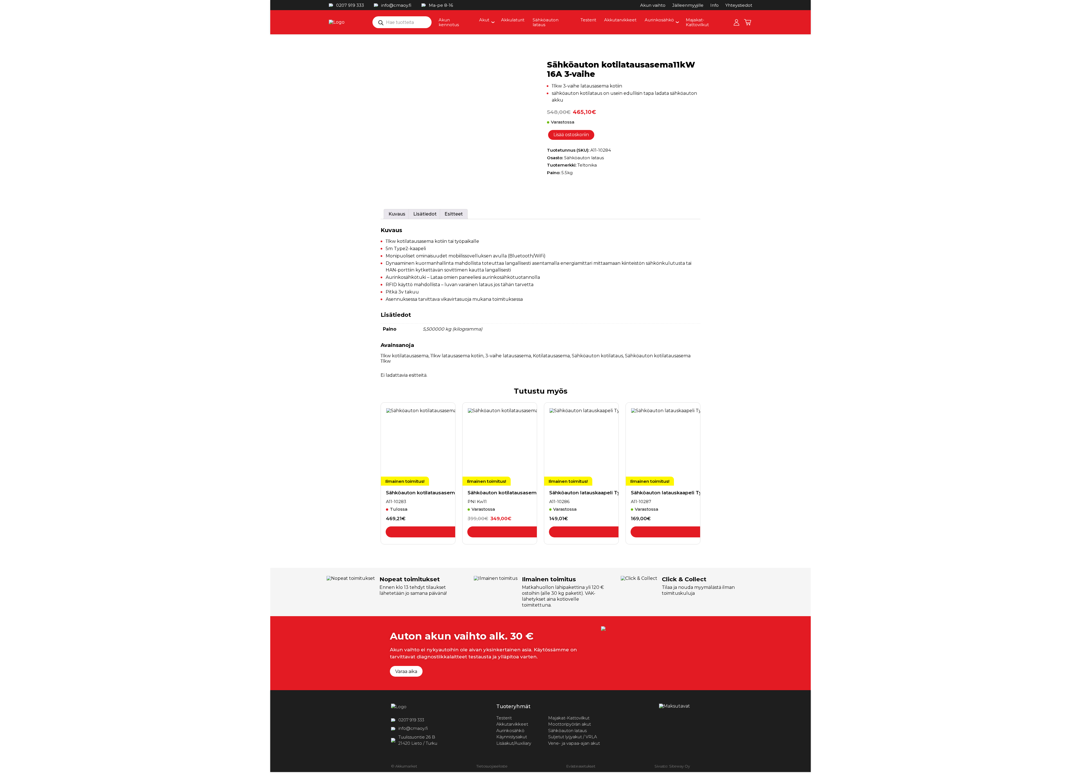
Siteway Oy (679, 766)
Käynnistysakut (511, 736)
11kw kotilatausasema (404, 355)
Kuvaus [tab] (396, 214)
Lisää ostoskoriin (571, 134)
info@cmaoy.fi (396, 5)
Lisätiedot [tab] (425, 214)
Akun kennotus (449, 22)
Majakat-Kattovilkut (697, 22)
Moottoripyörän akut (569, 724)
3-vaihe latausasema (508, 355)
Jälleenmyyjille (687, 5)
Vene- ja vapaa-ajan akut (574, 743)
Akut (484, 20)
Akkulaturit (512, 20)
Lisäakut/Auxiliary (513, 743)
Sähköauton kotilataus (597, 355)
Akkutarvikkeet (620, 20)
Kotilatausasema (551, 355)
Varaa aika (406, 671)
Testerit (588, 20)
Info (714, 5)
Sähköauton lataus (546, 22)
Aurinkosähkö (659, 20)
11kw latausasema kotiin (456, 355)
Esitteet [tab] (454, 214)
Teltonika (587, 165)
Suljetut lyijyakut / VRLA (572, 736)
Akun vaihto (652, 5)
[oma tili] (736, 22)
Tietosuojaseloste (492, 766)
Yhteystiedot (738, 5)
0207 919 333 (350, 5)
